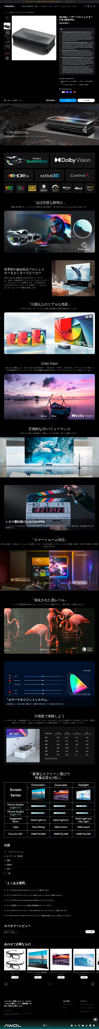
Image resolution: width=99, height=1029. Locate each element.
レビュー (20, 100)
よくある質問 (14, 100)
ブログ (65, 1008)
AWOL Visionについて (68, 1004)
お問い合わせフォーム (86, 1011)
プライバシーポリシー (26, 1013)
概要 (5, 100)
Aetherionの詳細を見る (27, 6)
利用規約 (6, 1014)
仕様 (9, 100)
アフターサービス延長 (86, 1008)
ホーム (6, 12)
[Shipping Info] (88, 6)
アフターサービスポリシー (87, 1004)
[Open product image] (34, 38)
